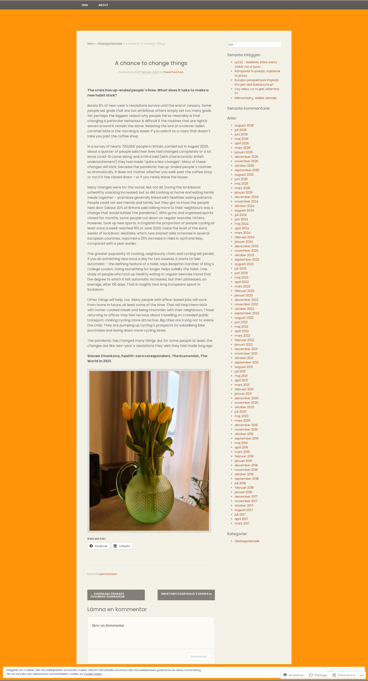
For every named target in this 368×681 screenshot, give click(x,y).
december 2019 (246, 425)
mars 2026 (242, 148)
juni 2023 (241, 273)
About (103, 5)
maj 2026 (242, 139)
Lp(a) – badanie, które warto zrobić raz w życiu (256, 64)
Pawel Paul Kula (173, 72)
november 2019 (246, 429)
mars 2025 (242, 188)
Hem (85, 5)
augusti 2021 (244, 367)
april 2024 (242, 228)
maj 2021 (241, 376)
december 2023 (246, 246)
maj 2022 (241, 327)
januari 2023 (244, 295)
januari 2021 (243, 394)
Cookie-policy (93, 674)
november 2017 (246, 501)
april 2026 (242, 143)
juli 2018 (240, 483)
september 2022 (247, 313)
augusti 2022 (244, 318)
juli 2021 (240, 371)
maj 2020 (242, 416)
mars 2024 (243, 233)
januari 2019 (243, 461)
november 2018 (246, 470)
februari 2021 (244, 389)
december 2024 (247, 197)
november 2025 (246, 161)
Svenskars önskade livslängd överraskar (108, 595)
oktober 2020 (244, 407)
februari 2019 (244, 456)
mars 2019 (242, 452)
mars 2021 (242, 385)
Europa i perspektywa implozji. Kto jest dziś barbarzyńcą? (257, 82)
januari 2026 (244, 152)
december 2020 (247, 398)
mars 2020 (242, 420)
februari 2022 (244, 340)
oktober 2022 (244, 309)
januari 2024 (244, 242)
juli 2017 (240, 514)
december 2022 (246, 300)
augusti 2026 (244, 125)
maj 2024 (242, 224)
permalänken (108, 574)
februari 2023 (244, 291)
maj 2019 (241, 443)
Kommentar (199, 656)
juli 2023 (240, 268)
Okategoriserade (109, 44)
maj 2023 (241, 277)
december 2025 (246, 157)
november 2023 (246, 251)
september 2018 (247, 479)
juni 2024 (241, 219)
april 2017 (241, 519)
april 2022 (242, 331)
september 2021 (246, 362)
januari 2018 (243, 492)
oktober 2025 (244, 166)
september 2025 (247, 170)
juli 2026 (241, 130)
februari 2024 (245, 237)
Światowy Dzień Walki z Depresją (186, 595)
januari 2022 (244, 344)
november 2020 (246, 403)
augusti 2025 (244, 174)
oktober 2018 (244, 474)
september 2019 (247, 438)
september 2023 (247, 259)
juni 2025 (241, 179)
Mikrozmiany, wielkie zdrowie (255, 98)
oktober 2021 (244, 358)
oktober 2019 (244, 434)
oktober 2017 (244, 505)
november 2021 (246, 353)
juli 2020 (241, 411)
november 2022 (246, 304)
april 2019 (241, 447)
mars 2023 (242, 286)
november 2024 (247, 201)
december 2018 (246, 465)
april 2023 (242, 282)
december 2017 (246, 496)
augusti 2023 (244, 264)
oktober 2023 (244, 255)
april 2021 (241, 380)
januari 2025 (244, 192)
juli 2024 (241, 215)
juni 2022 (241, 322)
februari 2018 (244, 488)
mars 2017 (242, 523)
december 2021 (246, 349)
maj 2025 (241, 183)
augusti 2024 (244, 210)
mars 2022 (242, 335)
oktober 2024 (244, 206)
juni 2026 (241, 134)
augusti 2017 (244, 510)
